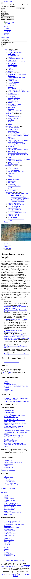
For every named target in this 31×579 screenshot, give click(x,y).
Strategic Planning (12, 65)
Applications (11, 173)
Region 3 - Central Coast (14, 206)
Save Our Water (8, 464)
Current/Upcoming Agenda (15, 52)
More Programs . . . (13, 112)
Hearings (10, 176)
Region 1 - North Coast (14, 203)
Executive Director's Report (15, 58)
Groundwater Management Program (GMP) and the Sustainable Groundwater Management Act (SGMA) (17, 432)
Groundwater (11, 96)
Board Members (12, 50)
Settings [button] (6, 34)
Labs (9, 123)
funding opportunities (10, 308)
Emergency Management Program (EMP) (19, 91)
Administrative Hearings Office (16, 77)
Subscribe (6, 33)
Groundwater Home (9, 410)
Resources (4, 492)
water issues (7, 245)
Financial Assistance (13, 94)
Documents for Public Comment (16, 61)
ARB (7, 574)
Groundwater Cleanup (14, 132)
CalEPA (10, 220)
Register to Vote (8, 467)
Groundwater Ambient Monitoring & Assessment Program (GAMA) (14, 426)
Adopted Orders (12, 60)
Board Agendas (8, 477)
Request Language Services (11, 503)
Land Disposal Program (10, 440)
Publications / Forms (9, 535)
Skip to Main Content (6, 1)
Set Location (21, 8)
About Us (6, 26)
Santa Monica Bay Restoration (16, 219)
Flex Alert (7, 465)
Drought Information (9, 500)
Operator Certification (13, 99)
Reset (2, 15)
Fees (9, 175)
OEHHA (27, 574)
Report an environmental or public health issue (16, 401)
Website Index (8, 514)
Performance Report (9, 508)
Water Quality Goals (13, 162)
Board (6, 49)
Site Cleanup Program (10, 441)
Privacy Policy (8, 541)
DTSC (22, 574)
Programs (7, 72)
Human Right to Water (14, 98)
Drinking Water (8, 113)
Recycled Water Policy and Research (18, 149)
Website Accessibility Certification (15, 560)
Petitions (10, 57)
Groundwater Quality (10, 384)
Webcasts (10, 69)
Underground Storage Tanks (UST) (13, 443)
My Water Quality (12, 217)
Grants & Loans (8, 529)
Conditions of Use (9, 540)
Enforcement (11, 93)
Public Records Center (10, 533)
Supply (6, 381)
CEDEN (6, 497)
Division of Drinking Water (18, 197)
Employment (7, 526)
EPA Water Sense (9, 461)
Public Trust (11, 182)
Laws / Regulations (9, 530)
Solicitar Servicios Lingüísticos (12, 505)
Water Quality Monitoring (15, 160)
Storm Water (11, 109)
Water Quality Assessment (15, 110)
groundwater (7, 248)
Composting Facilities (13, 129)
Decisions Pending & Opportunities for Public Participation (14, 523)
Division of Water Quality (18, 200)
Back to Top (7, 538)
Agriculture (11, 79)
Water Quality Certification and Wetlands (19, 159)
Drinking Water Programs (11, 417)
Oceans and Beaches (13, 145)
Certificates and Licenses (14, 116)
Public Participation (13, 71)
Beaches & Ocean (12, 80)
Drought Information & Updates (16, 90)
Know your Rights (9, 481)
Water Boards (8, 192)
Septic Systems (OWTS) (14, 105)
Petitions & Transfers (13, 179)
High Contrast (4, 13)
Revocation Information (14, 186)
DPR (18, 574)
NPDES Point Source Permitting (16, 143)
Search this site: (5, 40)
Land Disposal (12, 138)
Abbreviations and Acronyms (12, 521)
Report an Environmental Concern (13, 462)
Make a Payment (9, 480)
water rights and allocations (19, 306)
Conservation (11, 85)
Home (5, 243)
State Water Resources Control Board (18, 193)
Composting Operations (10, 414)
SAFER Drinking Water (14, 104)
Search (6, 222)
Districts (10, 121)
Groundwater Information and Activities (18, 134)
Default (3, 11)
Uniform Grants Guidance (11, 484)
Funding (6, 389)
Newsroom (7, 28)
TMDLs (10, 157)
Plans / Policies (8, 532)
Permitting (7, 383)
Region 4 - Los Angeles (14, 208)
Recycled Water (8, 390)
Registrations (11, 184)
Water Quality (8, 126)
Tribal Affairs (7, 511)
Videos (9, 68)
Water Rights (8, 165)
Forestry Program (12, 131)
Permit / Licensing (12, 101)
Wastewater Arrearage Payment (12, 512)
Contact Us (7, 31)
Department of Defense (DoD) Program (15, 415)
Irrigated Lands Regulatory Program (14, 437)
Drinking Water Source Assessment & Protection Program (14, 420)
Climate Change (12, 83)
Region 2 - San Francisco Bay (16, 204)
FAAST (6, 501)
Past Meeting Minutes (13, 55)
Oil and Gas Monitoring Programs (13, 435)
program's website (7, 372)
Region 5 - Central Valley (14, 209)
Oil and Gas (11, 146)
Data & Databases (9, 498)
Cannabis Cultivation (13, 82)
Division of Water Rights (18, 201)
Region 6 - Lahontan (13, 211)
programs (6, 246)
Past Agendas (11, 54)
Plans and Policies (12, 66)
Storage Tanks (11, 107)
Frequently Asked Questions (12, 527)
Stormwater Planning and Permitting (17, 153)
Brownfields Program (10, 412)
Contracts (10, 87)
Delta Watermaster (13, 88)
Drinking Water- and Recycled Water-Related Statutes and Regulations (16, 398)
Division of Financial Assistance (20, 198)
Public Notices (12, 181)
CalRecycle (13, 574)
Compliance (11, 120)
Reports (10, 187)
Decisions (10, 178)
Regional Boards (25, 566)
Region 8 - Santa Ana (13, 214)
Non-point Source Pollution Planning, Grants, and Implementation (18, 141)
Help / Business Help (10, 483)
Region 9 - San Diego (13, 215)
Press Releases (12, 63)
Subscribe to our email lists (11, 362)
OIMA (6, 495)
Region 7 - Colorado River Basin (17, 212)
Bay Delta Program (13, 168)
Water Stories (7, 30)
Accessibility (7, 543)
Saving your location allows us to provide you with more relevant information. (14, 5)
